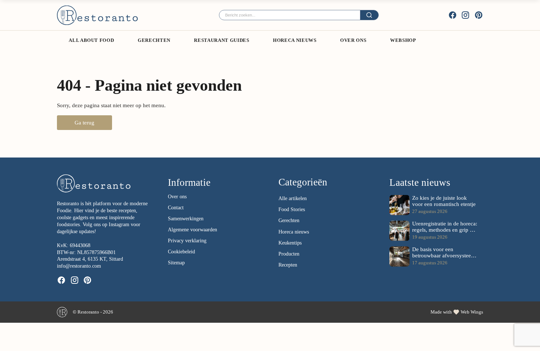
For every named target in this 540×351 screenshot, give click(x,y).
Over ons (353, 40)
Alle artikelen (292, 198)
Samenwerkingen (186, 218)
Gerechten (154, 40)
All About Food (91, 40)
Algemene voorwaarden (192, 229)
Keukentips (290, 243)
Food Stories (291, 209)
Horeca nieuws (293, 232)
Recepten (287, 265)
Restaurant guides (221, 40)
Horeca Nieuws (294, 40)
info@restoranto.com (79, 266)
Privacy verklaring (187, 240)
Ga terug (84, 122)
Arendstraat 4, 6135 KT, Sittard (90, 259)
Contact (176, 207)
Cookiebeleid (181, 251)
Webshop (403, 40)
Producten (288, 254)
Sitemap (176, 262)
